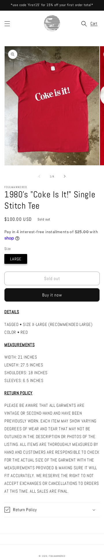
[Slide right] (64, 176)
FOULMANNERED (57, 556)
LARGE (15, 259)
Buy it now (52, 295)
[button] (7, 23)
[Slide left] (39, 176)
